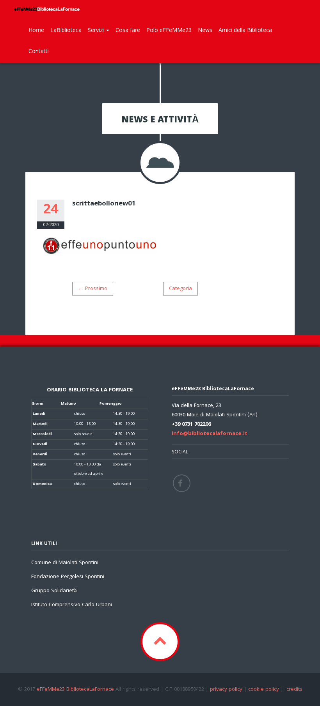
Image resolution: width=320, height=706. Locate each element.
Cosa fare (128, 30)
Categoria (180, 289)
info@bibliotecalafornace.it (209, 434)
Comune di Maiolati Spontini (64, 563)
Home (36, 30)
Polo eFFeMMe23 (169, 30)
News (205, 30)
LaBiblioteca (66, 30)
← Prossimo (92, 289)
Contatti (38, 51)
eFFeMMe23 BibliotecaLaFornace (76, 689)
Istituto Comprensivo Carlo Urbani (71, 605)
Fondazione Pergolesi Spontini (67, 577)
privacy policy (226, 689)
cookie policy (263, 689)
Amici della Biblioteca (245, 30)
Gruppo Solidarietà (54, 591)
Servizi (96, 30)
